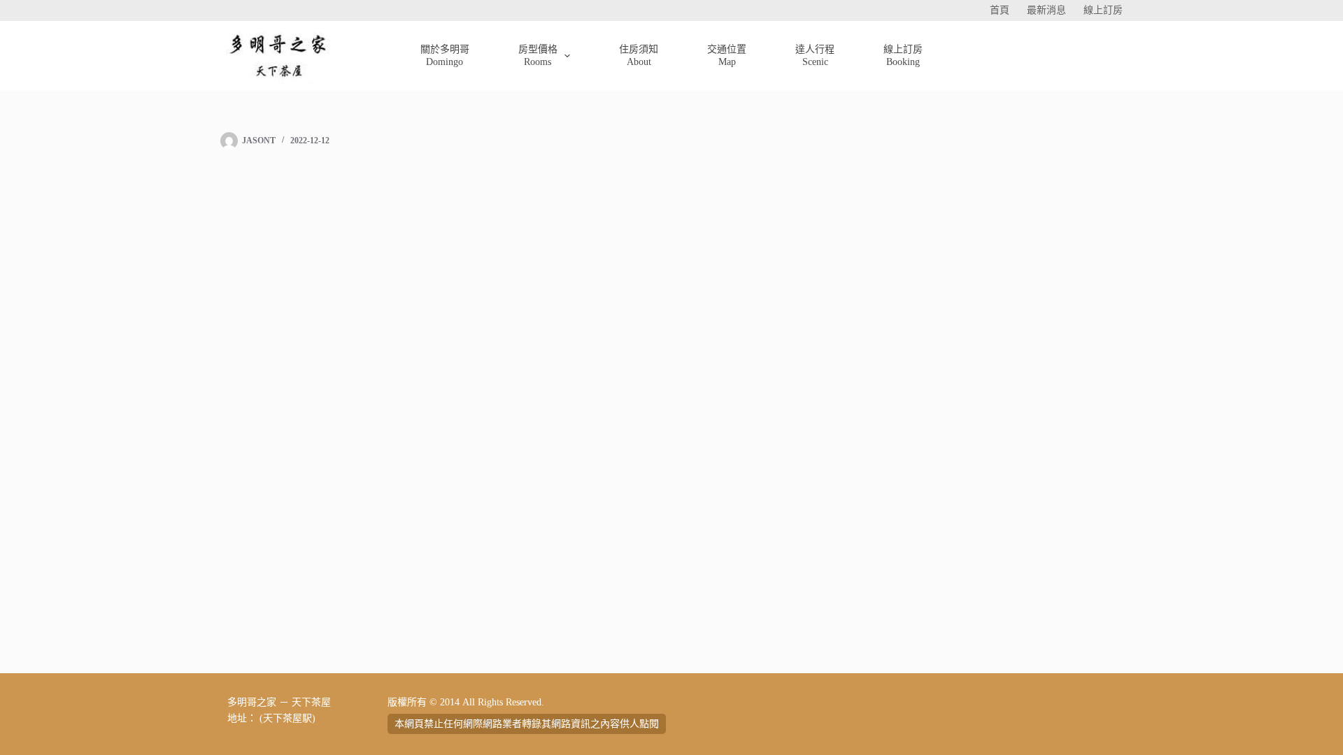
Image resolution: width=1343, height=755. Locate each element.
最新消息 (1046, 10)
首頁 (999, 10)
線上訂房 (1103, 10)
